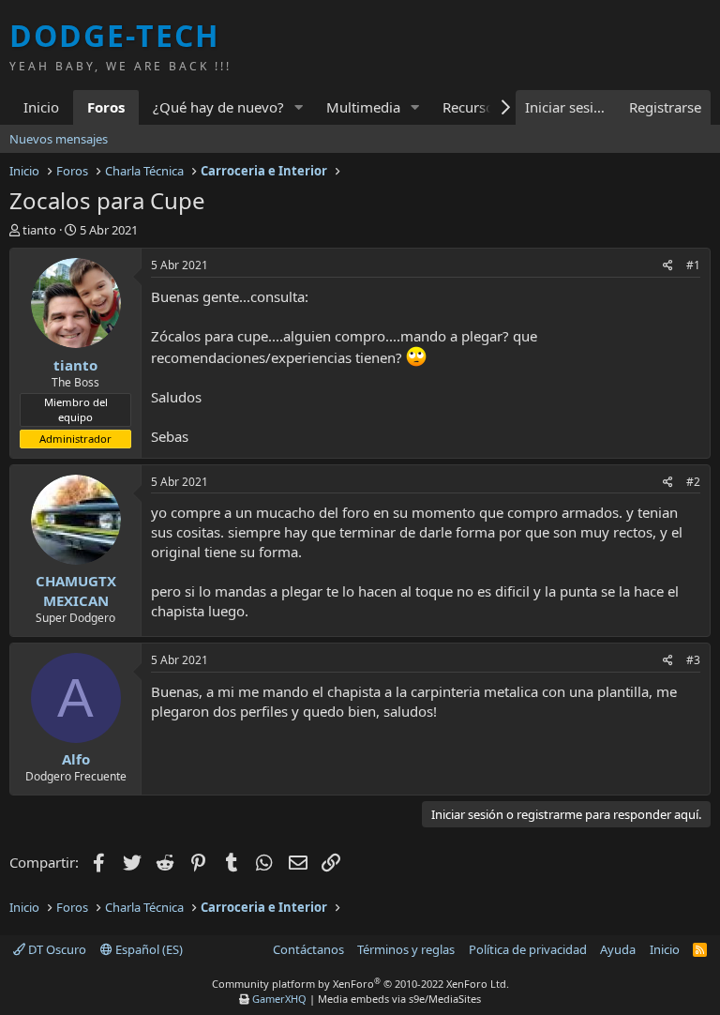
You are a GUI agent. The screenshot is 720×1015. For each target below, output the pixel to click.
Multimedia (363, 107)
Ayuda (618, 949)
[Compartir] (668, 266)
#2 (693, 482)
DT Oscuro (55, 949)
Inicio (41, 107)
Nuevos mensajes (58, 138)
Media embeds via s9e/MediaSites (399, 999)
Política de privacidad (528, 949)
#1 (693, 265)
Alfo (76, 759)
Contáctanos (308, 949)
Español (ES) (147, 949)
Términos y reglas (406, 949)
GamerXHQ (279, 999)
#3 (693, 660)
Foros (106, 107)
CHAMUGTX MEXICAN (76, 590)
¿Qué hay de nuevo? (218, 107)
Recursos (471, 107)
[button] (299, 107)
